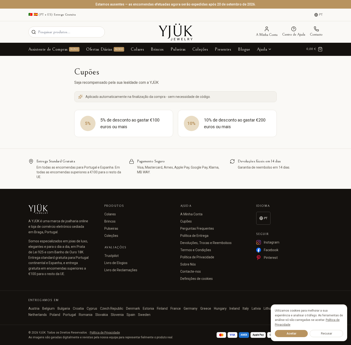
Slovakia (101, 315)
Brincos (157, 49)
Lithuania (270, 308)
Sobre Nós (188, 264)
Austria (33, 308)
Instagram (271, 242)
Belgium (48, 308)
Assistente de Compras (53, 49)
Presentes (223, 49)
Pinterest (271, 258)
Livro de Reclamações (120, 270)
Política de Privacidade (197, 257)
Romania (85, 315)
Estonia (148, 308)
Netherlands (37, 315)
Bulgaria (64, 308)
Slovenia (117, 315)
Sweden (144, 315)
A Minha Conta (191, 214)
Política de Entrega (194, 236)
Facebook (271, 250)
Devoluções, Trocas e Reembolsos (206, 243)
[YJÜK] (175, 32)
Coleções (200, 49)
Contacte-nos (190, 271)
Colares (137, 49)
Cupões (186, 221)
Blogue (244, 49)
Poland (55, 315)
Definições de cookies (196, 279)
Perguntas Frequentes (197, 228)
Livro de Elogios (116, 263)
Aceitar (291, 333)
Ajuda (262, 49)
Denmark (133, 308)
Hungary (220, 308)
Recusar (326, 333)
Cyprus (92, 308)
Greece (205, 308)
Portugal (69, 315)
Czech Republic (111, 308)
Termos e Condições (195, 250)
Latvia (256, 308)
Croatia (78, 308)
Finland (162, 308)
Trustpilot (111, 256)
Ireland (234, 308)
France (175, 308)
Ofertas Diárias (104, 49)
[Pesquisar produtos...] (33, 32)
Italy (246, 308)
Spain (131, 315)
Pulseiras (178, 49)
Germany (190, 308)
